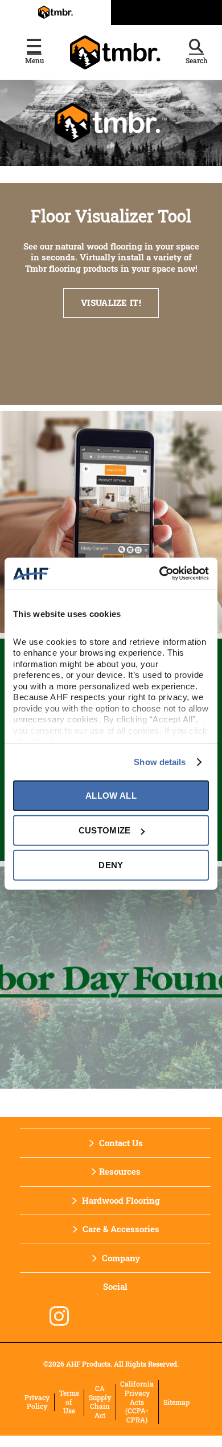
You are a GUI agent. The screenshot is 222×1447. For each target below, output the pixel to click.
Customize (105, 830)
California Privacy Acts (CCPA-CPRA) (137, 1402)
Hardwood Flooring (121, 1200)
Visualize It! (111, 302)
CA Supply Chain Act (100, 1402)
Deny (110, 865)
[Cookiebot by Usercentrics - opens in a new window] (159, 573)
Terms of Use (69, 1402)
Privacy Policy (37, 1402)
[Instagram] (59, 1316)
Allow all (111, 795)
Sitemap (176, 1402)
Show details (160, 762)
